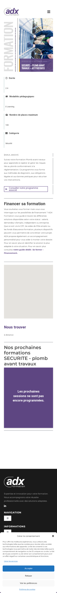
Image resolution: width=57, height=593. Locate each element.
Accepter (28, 568)
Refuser (28, 576)
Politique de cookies (27, 589)
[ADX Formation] (11, 9)
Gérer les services (11, 561)
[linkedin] (5, 506)
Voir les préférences (28, 583)
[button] (53, 536)
